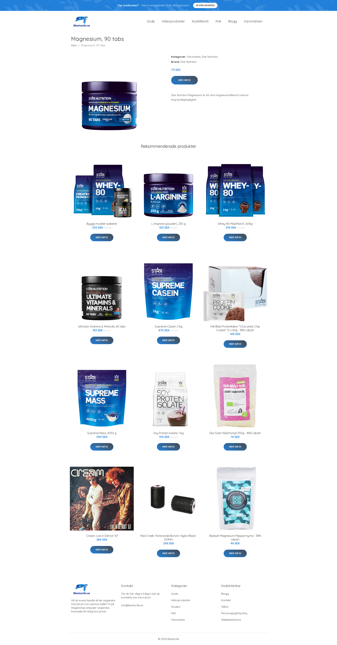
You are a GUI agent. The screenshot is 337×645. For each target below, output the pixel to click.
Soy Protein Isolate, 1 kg (168, 433)
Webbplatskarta (231, 619)
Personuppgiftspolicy (234, 613)
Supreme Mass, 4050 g (101, 433)
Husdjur (175, 606)
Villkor (225, 606)
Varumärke (194, 56)
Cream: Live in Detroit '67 (102, 536)
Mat (218, 21)
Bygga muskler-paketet (102, 223)
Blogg (232, 21)
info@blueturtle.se (132, 605)
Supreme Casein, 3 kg (168, 326)
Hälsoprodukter (173, 21)
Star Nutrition (210, 56)
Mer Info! (184, 80)
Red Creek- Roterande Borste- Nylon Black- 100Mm (168, 537)
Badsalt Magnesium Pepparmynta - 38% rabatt (235, 537)
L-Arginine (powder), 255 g (168, 223)
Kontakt (226, 600)
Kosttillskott (200, 21)
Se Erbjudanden (205, 5)
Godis (151, 21)
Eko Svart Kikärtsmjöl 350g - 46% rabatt (235, 433)
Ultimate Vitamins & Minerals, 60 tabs (102, 326)
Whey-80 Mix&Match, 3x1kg (235, 223)
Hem (74, 45)
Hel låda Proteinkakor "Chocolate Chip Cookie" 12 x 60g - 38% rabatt (235, 328)
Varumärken (253, 21)
